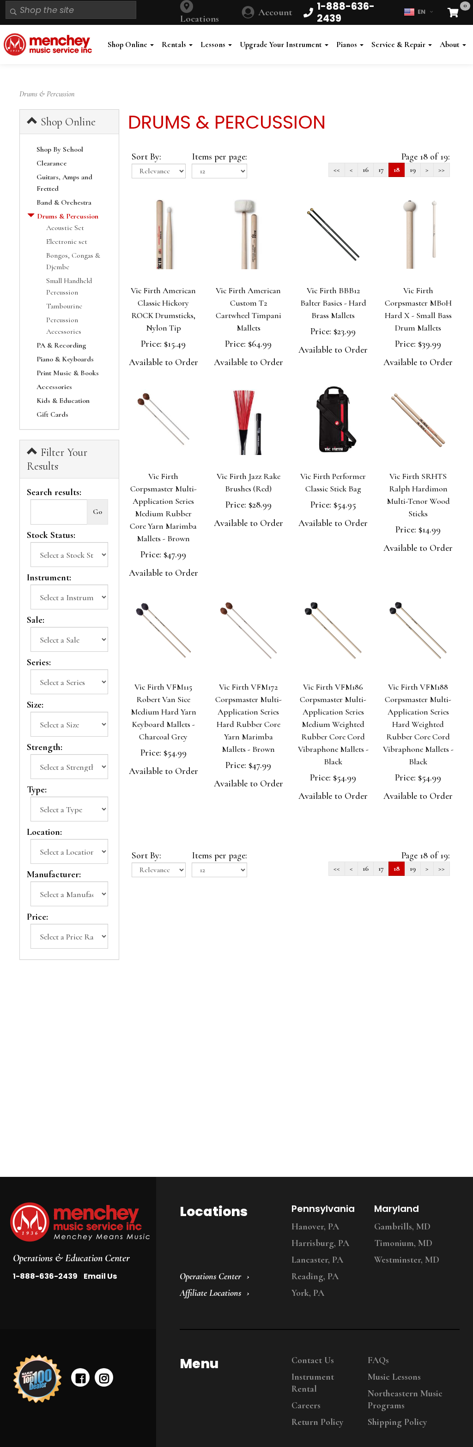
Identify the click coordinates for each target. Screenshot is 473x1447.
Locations (199, 18)
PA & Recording (61, 345)
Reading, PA (315, 1276)
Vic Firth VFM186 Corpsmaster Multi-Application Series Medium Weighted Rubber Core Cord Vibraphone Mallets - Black (333, 724)
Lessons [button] (213, 44)
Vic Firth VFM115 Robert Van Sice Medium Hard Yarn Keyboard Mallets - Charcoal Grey (163, 712)
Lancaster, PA (317, 1259)
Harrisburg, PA (320, 1243)
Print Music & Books (67, 373)
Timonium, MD (403, 1243)
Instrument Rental (312, 1382)
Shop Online (67, 122)
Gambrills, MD (402, 1226)
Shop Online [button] (128, 44)
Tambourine (64, 306)
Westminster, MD (406, 1259)
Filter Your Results (57, 459)
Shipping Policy (397, 1422)
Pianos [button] (347, 44)
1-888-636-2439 (45, 1276)
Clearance (51, 163)
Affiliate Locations (210, 1293)
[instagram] (104, 1377)
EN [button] (421, 11)
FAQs (378, 1360)
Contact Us (312, 1360)
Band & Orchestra (63, 202)
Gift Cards (52, 414)
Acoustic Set (65, 227)
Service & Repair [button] (399, 44)
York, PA (307, 1293)
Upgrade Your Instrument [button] (282, 44)
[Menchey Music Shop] (50, 44)
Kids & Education (63, 400)
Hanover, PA (315, 1226)
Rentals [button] (175, 44)
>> (441, 169)
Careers (306, 1405)
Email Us (100, 1276)
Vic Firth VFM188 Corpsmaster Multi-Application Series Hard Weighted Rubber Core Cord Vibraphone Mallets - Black (418, 724)
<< (337, 169)
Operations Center (210, 1276)
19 (413, 169)
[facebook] (80, 1377)
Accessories (54, 386)
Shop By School (59, 149)
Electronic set (66, 241)
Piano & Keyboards (65, 359)
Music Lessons (394, 1376)
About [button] (450, 44)
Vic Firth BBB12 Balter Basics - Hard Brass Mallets (333, 302)
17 (381, 169)
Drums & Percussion (67, 216)
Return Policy (317, 1422)
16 (366, 169)
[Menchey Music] (75, 1222)
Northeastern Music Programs (405, 1399)
